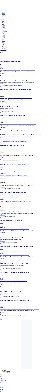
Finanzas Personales (4, 15)
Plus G (2, 29)
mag (0, 391)
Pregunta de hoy (5, 31)
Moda (4, 34)
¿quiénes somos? (4, 46)
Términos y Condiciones (3, 379)
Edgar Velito (1, 157)
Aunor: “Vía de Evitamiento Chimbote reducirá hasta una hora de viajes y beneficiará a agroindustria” (19, 309)
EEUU (4, 36)
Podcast (2, 42)
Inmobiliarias (4, 28)
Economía (3, 24)
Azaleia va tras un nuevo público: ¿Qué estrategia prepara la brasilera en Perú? (15, 164)
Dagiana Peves (2, 258)
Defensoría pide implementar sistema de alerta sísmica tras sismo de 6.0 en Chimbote (16, 98)
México (4, 37)
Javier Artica (1, 284)
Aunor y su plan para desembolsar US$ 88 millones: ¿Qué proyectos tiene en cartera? (16, 201)
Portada (2, 22)
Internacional (4, 38)
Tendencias (3, 32)
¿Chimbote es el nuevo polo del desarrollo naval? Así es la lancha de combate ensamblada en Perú (18, 124)
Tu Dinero (3, 27)
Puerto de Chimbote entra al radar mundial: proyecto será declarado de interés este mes (16, 80)
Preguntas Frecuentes (2, 381)
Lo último (3, 21)
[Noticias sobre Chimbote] (3, 50)
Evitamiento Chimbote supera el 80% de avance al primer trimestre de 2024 (14, 229)
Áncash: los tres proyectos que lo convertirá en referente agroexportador (13, 281)
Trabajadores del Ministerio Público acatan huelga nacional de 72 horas (13, 175)
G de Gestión (3, 14)
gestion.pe (3, 45)
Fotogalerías (3, 44)
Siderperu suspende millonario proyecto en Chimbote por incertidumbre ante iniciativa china (17, 70)
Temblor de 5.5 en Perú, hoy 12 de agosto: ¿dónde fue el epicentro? (12, 115)
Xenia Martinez (2, 204)
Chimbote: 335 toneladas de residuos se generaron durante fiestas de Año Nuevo (15, 263)
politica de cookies (4, 48)
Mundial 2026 (3, 16)
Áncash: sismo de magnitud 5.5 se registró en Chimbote (10, 61)
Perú (0, 58)
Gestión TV (3, 43)
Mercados (4, 25)
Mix (2, 40)
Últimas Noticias (4, 12)
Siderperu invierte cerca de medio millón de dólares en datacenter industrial (14, 272)
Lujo (3, 33)
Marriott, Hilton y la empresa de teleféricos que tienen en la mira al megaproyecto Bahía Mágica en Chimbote (20, 134)
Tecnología (3, 39)
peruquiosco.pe (2, 390)
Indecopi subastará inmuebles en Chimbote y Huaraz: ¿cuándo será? (13, 192)
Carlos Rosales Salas (2, 127)
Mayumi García (2, 312)
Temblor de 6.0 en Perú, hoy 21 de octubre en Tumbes (10, 106)
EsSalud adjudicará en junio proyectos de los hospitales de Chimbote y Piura (14, 300)
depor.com (1, 388)
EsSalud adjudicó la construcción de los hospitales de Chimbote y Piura (13, 291)
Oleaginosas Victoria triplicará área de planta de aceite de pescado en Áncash (14, 255)
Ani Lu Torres (2, 73)
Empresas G (3, 13)
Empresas (3, 23)
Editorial (4, 30)
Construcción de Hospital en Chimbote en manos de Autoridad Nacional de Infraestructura (17, 246)
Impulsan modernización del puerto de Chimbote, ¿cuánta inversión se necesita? (15, 183)
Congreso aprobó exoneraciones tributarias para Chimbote (11, 220)
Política (4, 26)
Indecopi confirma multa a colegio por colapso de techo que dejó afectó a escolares (15, 89)
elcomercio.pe (1, 387)
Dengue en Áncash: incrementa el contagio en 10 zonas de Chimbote (12, 237)
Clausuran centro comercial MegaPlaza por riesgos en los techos (12, 145)
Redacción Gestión (2, 101)
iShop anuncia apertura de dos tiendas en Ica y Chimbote (10, 211)
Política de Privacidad (2, 380)
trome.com (1, 389)
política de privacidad (4, 47)
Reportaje (1, 67)
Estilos (4, 35)
